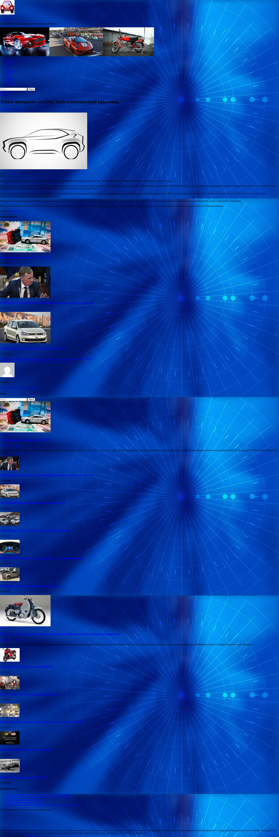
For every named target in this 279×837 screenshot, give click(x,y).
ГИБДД (9, 73)
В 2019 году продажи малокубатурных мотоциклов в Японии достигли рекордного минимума (60, 633)
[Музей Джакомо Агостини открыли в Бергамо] (10, 688)
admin (18, 109)
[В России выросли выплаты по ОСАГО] (25, 251)
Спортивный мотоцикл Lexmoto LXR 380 (26, 666)
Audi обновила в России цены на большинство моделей (35, 530)
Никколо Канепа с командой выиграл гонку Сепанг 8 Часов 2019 (42, 721)
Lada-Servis (5, 18)
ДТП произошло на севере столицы (23, 799)
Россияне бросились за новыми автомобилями (29, 585)
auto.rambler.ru (18, 211)
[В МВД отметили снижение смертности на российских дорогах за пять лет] (25, 297)
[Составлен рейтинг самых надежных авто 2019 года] (25, 342)
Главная (10, 60)
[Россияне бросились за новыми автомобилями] (10, 580)
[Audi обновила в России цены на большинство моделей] (10, 524)
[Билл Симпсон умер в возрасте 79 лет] (10, 771)
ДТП (8, 76)
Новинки (10, 84)
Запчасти (10, 79)
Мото (8, 68)
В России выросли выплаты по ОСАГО (25, 257)
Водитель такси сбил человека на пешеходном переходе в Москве (38, 794)
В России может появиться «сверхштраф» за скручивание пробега (42, 558)
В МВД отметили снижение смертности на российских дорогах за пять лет (47, 302)
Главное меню (7, 92)
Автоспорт (11, 71)
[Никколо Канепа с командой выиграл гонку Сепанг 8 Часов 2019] (10, 716)
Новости (10, 63)
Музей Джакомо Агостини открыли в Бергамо (29, 694)
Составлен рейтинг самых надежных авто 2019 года (33, 348)
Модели (10, 81)
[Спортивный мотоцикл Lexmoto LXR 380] (10, 661)
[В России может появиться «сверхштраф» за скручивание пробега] (10, 552)
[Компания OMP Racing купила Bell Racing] (10, 744)
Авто (8, 65)
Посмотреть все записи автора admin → (19, 388)
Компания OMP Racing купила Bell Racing (27, 749)
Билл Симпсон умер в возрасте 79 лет (24, 777)
